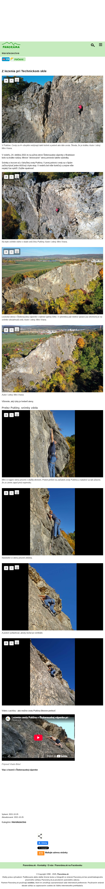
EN (7, 59)
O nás (50, 865)
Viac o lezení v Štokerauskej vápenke (20, 770)
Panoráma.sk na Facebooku (68, 865)
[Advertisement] (53, 21)
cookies (31, 883)
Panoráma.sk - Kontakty (34, 865)
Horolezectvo (10, 53)
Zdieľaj (44, 843)
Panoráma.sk (63, 874)
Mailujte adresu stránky (56, 852)
